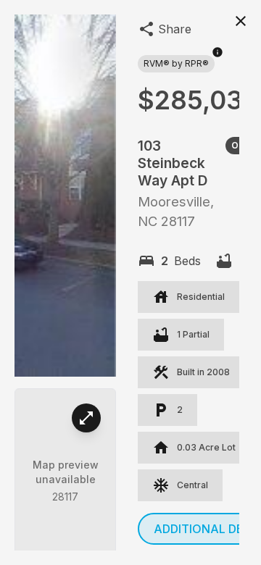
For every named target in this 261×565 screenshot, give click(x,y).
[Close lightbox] (240, 20)
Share (174, 29)
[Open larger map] (86, 417)
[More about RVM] (217, 59)
